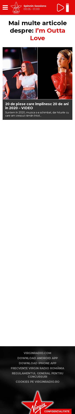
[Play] (61, 8)
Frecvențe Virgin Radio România (37, 368)
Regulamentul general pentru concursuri (37, 375)
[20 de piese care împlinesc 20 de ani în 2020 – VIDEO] (37, 73)
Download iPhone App (37, 363)
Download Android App (37, 358)
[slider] (67, 8)
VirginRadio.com (37, 353)
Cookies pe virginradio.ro (37, 381)
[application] (64, 7)
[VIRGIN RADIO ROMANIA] (16, 7)
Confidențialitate (56, 411)
